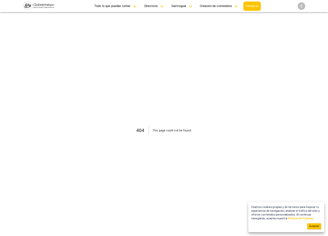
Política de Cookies (300, 218)
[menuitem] (116, 6)
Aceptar (314, 226)
